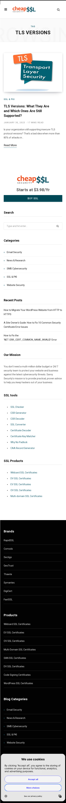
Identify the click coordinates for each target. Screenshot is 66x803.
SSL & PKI (9, 99)
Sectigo (8, 557)
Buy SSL (33, 198)
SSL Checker (17, 407)
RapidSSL (9, 540)
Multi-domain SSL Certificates (26, 496)
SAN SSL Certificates (15, 658)
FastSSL (8, 599)
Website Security (16, 285)
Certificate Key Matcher (23, 436)
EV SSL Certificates (20, 484)
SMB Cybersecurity (17, 268)
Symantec (9, 582)
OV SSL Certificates (20, 490)
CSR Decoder (17, 418)
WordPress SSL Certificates (18, 683)
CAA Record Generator (22, 448)
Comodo (8, 548)
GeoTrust (9, 565)
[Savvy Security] (23, 9)
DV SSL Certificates (20, 478)
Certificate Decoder (20, 430)
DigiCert (8, 591)
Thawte (8, 574)
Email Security (14, 252)
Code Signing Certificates (17, 675)
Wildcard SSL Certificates (23, 472)
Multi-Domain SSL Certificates (20, 649)
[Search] (58, 9)
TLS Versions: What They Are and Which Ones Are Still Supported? (26, 111)
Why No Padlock (18, 442)
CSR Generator (18, 413)
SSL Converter (18, 424)
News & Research (16, 260)
